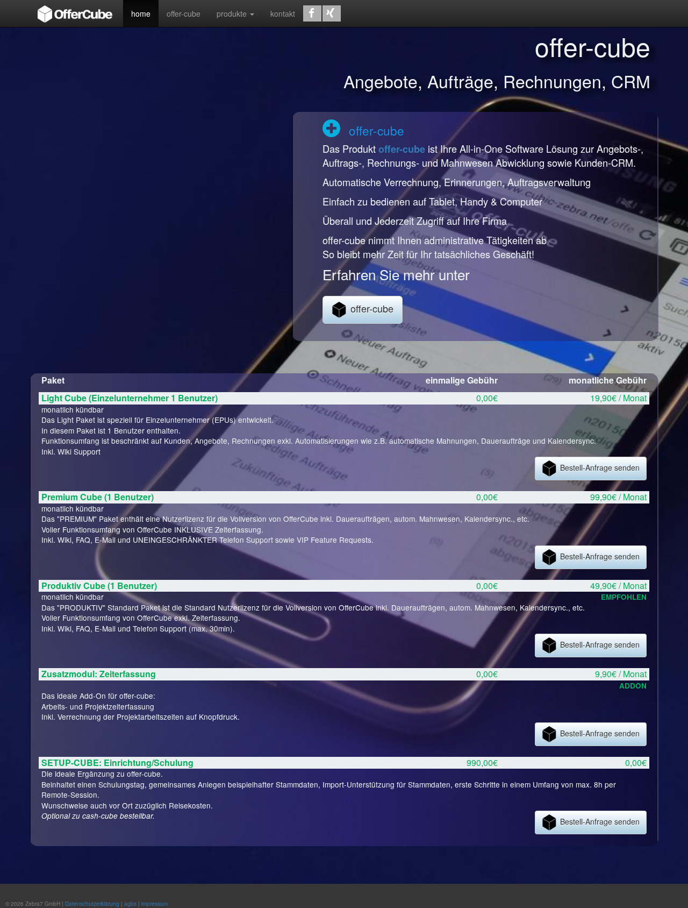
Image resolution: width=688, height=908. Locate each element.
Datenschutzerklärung (92, 903)
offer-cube (183, 13)
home (140, 13)
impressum (154, 903)
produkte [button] (233, 13)
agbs (130, 903)
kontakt (282, 13)
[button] (312, 13)
